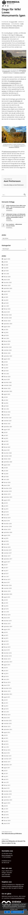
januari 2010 (6, 823)
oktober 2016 (6, 591)
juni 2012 (5, 738)
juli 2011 (5, 770)
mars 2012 (6, 747)
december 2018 (7, 523)
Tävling (14, 25)
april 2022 (5, 406)
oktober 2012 (6, 726)
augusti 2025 (6, 291)
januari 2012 (6, 753)
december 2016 (7, 585)
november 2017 (7, 553)
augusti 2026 (6, 259)
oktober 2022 (6, 388)
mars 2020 (6, 479)
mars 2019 (6, 514)
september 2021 (7, 426)
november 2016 (7, 588)
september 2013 (7, 694)
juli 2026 (5, 262)
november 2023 (7, 350)
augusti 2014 (6, 664)
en (13, 91)
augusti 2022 (6, 394)
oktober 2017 (6, 556)
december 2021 (7, 417)
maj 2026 (5, 267)
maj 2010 (5, 811)
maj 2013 (5, 706)
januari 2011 (6, 788)
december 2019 (7, 488)
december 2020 (7, 453)
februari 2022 (6, 412)
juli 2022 (5, 397)
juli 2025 (5, 294)
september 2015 (7, 626)
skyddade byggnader (15, 81)
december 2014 (7, 653)
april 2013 (5, 709)
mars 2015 (6, 644)
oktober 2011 (6, 761)
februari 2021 (6, 447)
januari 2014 (6, 685)
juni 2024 (5, 329)
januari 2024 (6, 344)
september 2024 (7, 323)
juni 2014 (5, 670)
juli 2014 (5, 667)
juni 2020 (5, 470)
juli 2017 (5, 564)
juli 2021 (5, 432)
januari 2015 (6, 650)
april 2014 (5, 676)
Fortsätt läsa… (9, 210)
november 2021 (7, 420)
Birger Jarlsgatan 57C (7, 855)
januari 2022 (6, 414)
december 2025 (7, 282)
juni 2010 (5, 809)
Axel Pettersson (6, 24)
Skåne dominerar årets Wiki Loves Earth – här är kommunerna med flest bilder (16, 207)
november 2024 (7, 318)
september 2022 (7, 391)
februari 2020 (6, 482)
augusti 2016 (6, 597)
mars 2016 (6, 611)
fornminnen (5, 83)
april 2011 (5, 779)
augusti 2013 (6, 697)
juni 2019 (5, 506)
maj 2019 (5, 509)
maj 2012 (5, 741)
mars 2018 (6, 544)
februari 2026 (6, 276)
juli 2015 (5, 632)
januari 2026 (6, 279)
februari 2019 (6, 517)
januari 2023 (6, 379)
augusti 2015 (6, 629)
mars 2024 (6, 338)
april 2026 (5, 270)
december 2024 (7, 315)
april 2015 (5, 641)
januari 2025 (6, 312)
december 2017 (7, 550)
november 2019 (7, 491)
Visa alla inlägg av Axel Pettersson (14, 185)
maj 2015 (5, 638)
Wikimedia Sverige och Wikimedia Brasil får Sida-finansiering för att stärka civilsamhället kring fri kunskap (16, 216)
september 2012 (7, 729)
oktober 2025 (6, 285)
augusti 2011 (6, 767)
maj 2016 (5, 606)
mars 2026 (6, 273)
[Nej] (25, 910)
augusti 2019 (6, 500)
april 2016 (5, 609)
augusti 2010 (6, 803)
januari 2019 (6, 520)
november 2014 (7, 656)
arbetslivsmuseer (7, 85)
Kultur (3, 25)
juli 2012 (5, 735)
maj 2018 (5, 538)
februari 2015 (6, 647)
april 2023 (5, 370)
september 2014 (7, 662)
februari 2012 (6, 750)
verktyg (4, 91)
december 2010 (7, 791)
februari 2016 (6, 614)
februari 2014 (6, 682)
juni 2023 (5, 365)
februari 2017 (6, 579)
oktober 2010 (6, 797)
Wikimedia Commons (14, 27)
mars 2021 (6, 444)
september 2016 (7, 594)
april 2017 (5, 573)
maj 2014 (5, 673)
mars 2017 (6, 576)
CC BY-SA (10, 73)
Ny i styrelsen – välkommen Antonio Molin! (14, 225)
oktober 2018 (6, 529)
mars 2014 (6, 679)
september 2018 (7, 532)
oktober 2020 (6, 459)
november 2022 (7, 385)
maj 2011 (5, 776)
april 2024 (5, 335)
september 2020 (7, 462)
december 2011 (7, 756)
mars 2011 (6, 782)
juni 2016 (5, 603)
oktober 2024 (6, 320)
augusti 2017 (6, 562)
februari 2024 (6, 341)
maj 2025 (5, 300)
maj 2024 (5, 332)
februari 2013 (6, 714)
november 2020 (7, 456)
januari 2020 (6, 485)
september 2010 (7, 800)
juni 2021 (5, 435)
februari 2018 (6, 547)
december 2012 (7, 720)
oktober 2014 (6, 659)
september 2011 (7, 764)
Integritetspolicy (6, 876)
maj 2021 (5, 438)
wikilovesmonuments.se (10, 151)
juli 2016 (5, 600)
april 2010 (5, 814)
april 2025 (5, 303)
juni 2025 (5, 297)
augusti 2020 (6, 465)
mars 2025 (6, 306)
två (17, 91)
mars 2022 (6, 409)
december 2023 (7, 347)
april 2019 (5, 512)
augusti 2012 (6, 732)
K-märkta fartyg (14, 83)
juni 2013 (5, 703)
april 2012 (5, 744)
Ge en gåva (6, 894)
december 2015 (7, 620)
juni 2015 (5, 635)
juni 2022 (5, 400)
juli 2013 (5, 700)
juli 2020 (5, 467)
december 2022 (7, 382)
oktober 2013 (6, 691)
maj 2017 (5, 570)
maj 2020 (5, 473)
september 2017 (7, 559)
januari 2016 (6, 617)
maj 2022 (5, 403)
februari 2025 (6, 309)
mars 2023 (6, 373)
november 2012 (7, 723)
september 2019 (7, 497)
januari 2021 (6, 450)
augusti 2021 (6, 429)
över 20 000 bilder (15, 101)
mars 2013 (6, 711)
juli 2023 (5, 362)
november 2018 (7, 526)
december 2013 (7, 688)
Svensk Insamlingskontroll (17, 898)
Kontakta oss (7, 851)
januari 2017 (6, 582)
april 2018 (5, 541)
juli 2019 (5, 503)
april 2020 (5, 476)
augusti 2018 (6, 535)
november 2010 (7, 794)
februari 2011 (6, 785)
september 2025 (7, 288)
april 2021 (5, 441)
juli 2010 (5, 806)
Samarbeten (9, 25)
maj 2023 (5, 367)
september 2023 (7, 356)
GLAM (21, 24)
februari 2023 (6, 376)
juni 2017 (5, 567)
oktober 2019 (6, 494)
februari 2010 (6, 820)
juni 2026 (5, 265)
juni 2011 (5, 773)
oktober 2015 (6, 623)
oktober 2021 (6, 423)
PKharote (16, 146)
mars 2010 (6, 817)
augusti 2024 (6, 326)
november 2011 (7, 758)
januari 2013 (6, 717)
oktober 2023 (6, 353)
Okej (7, 912)
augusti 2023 (6, 359)
